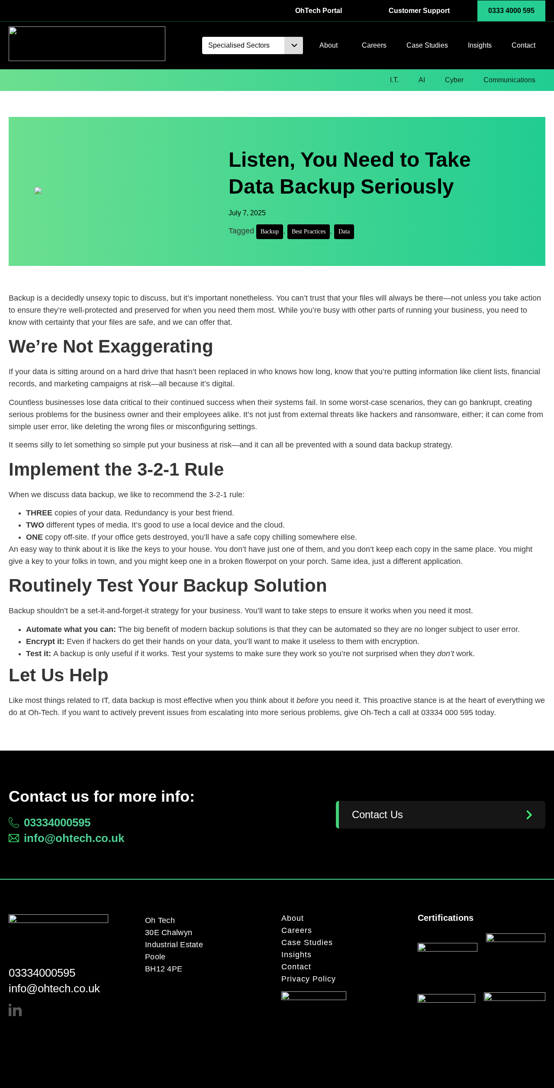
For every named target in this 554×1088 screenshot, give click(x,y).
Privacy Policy (308, 979)
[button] (255, 45)
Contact (523, 45)
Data (344, 231)
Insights (480, 45)
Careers (374, 45)
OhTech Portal (318, 10)
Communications (509, 80)
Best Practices (308, 231)
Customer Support (419, 10)
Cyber (454, 80)
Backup (270, 231)
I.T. (394, 80)
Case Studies (427, 45)
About (328, 45)
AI (422, 80)
